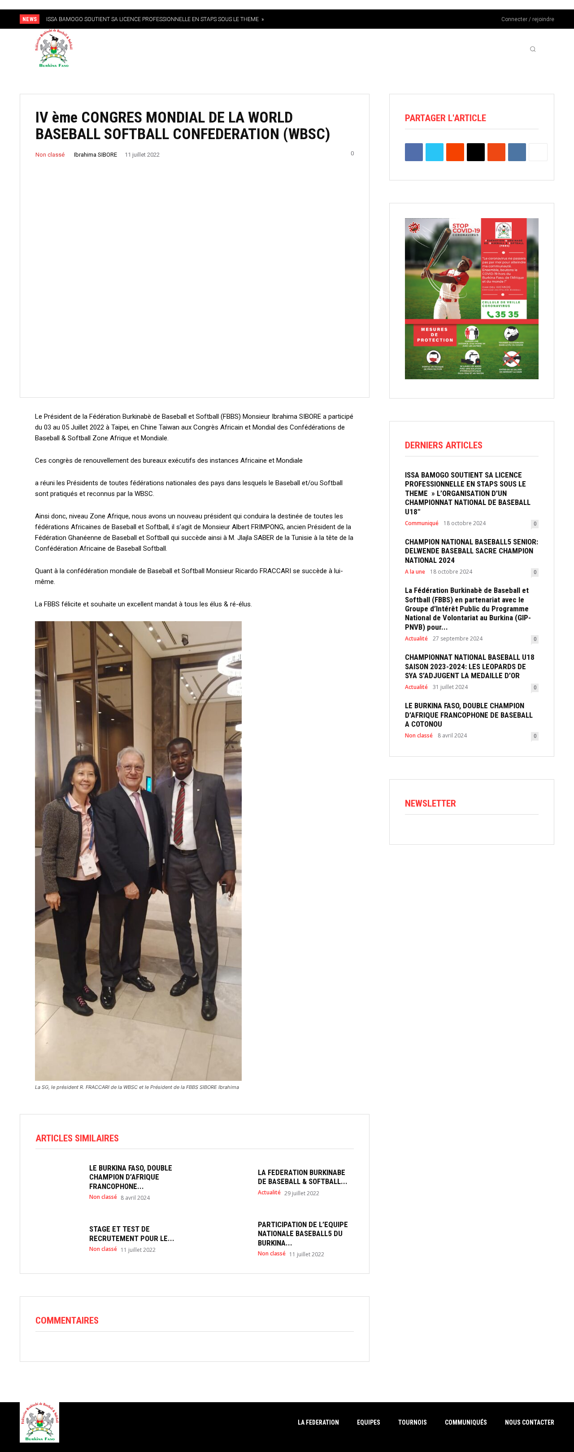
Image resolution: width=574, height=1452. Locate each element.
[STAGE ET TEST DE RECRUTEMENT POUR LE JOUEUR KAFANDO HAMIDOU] (57, 1238)
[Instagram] (454, 19)
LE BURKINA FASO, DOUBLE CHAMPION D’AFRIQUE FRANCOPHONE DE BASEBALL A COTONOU (469, 714)
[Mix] (496, 152)
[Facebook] (440, 19)
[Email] (476, 152)
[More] (538, 152)
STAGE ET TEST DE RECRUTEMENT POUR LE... (131, 1233)
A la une (415, 572)
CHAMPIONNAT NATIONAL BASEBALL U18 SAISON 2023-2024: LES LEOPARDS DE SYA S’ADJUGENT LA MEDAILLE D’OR (470, 666)
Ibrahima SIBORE (95, 155)
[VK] (517, 152)
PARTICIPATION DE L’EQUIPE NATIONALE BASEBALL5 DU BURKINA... (303, 1233)
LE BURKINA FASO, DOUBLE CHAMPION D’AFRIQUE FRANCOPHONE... (130, 1177)
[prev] (302, 19)
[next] (316, 19)
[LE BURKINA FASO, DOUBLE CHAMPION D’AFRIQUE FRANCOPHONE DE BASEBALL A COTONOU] (57, 1181)
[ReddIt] (455, 152)
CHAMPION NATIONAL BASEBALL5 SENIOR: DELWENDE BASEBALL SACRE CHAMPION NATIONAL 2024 (471, 551)
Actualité (269, 1192)
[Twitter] (469, 19)
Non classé (50, 155)
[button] (532, 49)
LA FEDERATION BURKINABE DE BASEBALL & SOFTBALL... (303, 1177)
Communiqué (422, 523)
